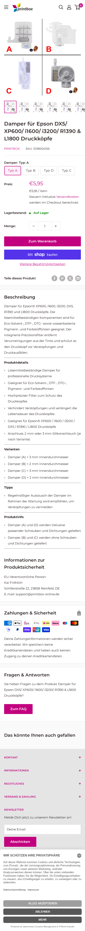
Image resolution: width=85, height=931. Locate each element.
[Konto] (69, 7)
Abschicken (20, 842)
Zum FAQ (18, 709)
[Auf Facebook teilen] (54, 278)
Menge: (10, 226)
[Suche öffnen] (61, 7)
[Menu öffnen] (6, 7)
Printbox (12, 149)
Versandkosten (67, 197)
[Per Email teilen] (78, 278)
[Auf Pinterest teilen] (62, 278)
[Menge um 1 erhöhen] (55, 226)
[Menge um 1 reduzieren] (33, 226)
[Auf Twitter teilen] (70, 278)
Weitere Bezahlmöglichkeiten (42, 264)
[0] (77, 7)
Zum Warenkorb (42, 241)
